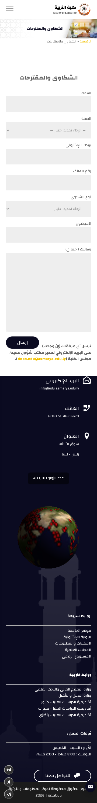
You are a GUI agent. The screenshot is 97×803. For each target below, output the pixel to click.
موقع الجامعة (79, 630)
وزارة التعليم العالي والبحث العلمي (63, 689)
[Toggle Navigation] (9, 9)
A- (9, 794)
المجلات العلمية (77, 649)
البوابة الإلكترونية (77, 637)
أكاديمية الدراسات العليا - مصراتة (64, 708)
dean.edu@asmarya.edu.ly (42, 358)
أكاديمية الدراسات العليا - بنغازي (64, 715)
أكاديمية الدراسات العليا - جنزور (66, 702)
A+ (8, 769)
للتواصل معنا (62, 776)
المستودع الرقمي (76, 656)
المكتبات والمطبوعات (72, 643)
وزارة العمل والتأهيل (74, 695)
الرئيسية (85, 41)
